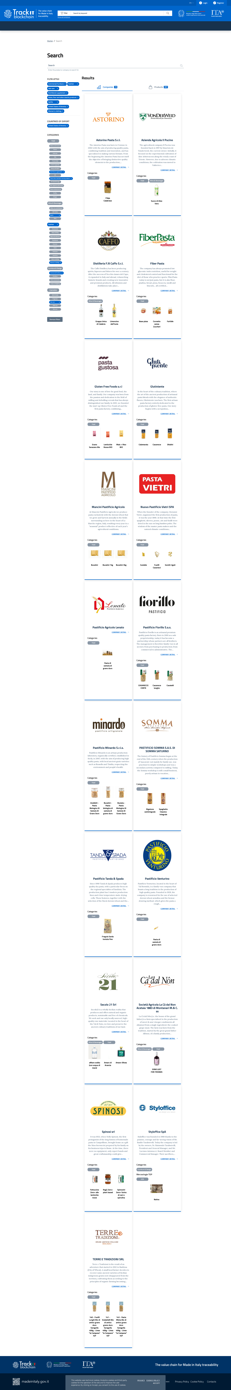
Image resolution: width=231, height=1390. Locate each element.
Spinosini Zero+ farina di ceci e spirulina (121, 1193)
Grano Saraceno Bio (94, 446)
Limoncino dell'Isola (114, 322)
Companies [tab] (110, 87)
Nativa (156, 1199)
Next (180, 316)
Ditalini (170, 444)
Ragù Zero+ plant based (108, 1191)
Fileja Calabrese (108, 199)
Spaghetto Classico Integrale (163, 812)
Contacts (211, 1381)
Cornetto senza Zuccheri (156, 324)
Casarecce (157, 444)
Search (51, 65)
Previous (134, 316)
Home (50, 41)
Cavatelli (170, 685)
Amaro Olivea (121, 1062)
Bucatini (94, 564)
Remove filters (55, 319)
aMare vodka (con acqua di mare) (94, 1065)
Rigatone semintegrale (149, 810)
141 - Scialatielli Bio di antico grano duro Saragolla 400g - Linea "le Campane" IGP (108, 1326)
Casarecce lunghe (157, 686)
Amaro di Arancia (108, 1064)
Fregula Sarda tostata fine (108, 938)
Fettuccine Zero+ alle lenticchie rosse (94, 1193)
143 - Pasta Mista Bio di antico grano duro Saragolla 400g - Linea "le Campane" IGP (121, 1326)
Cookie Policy (153, 1380)
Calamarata (143, 444)
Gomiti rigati (170, 564)
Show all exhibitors (64, 17)
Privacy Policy (182, 1381)
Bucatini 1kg (108, 564)
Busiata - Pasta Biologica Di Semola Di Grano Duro (121, 808)
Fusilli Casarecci (157, 566)
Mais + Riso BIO (121, 446)
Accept (156, 1383)
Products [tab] (160, 87)
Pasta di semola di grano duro (107, 666)
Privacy (141, 1380)
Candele (143, 564)
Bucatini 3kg (121, 564)
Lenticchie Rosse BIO (108, 446)
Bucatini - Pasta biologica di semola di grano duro (108, 808)
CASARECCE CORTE (143, 686)
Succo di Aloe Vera (156, 202)
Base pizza (143, 321)
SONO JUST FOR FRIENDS (156, 1070)
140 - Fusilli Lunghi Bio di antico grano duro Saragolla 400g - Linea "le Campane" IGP (94, 1326)
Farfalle (170, 321)
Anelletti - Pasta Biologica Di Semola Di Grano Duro (94, 808)
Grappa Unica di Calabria (101, 322)
